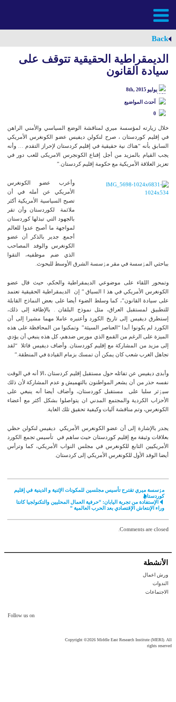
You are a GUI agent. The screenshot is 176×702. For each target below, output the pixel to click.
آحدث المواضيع (139, 102)
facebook (62, 617)
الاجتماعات (156, 592)
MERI (27, 14)
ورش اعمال (155, 575)
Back (160, 38)
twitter (45, 617)
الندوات (160, 583)
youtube (79, 616)
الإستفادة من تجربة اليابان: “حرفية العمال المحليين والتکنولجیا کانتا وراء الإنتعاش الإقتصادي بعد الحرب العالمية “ (90, 505)
